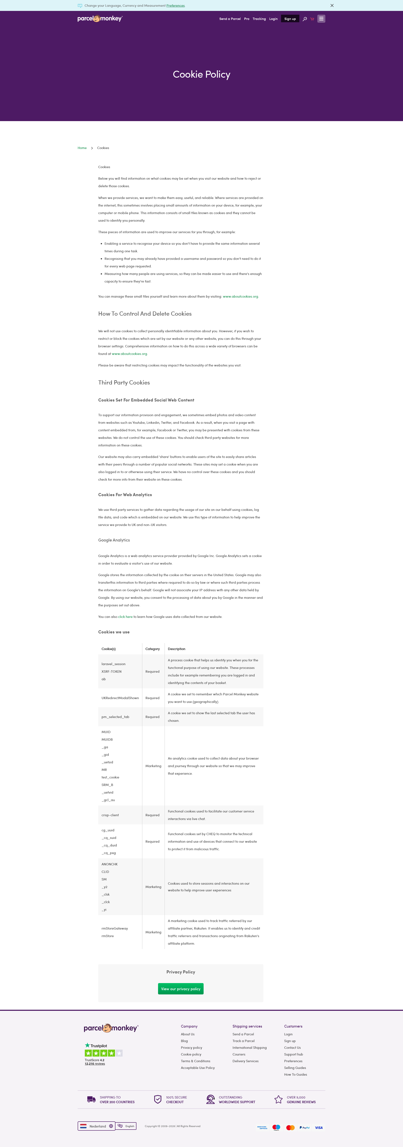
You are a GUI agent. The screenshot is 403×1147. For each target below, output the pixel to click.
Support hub (293, 1054)
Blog (184, 1040)
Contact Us (292, 1047)
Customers (293, 1026)
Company (189, 1026)
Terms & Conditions (195, 1061)
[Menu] (321, 19)
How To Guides (295, 1074)
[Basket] (312, 18)
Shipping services (247, 1026)
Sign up (290, 18)
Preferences (175, 5)
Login (273, 18)
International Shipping (250, 1047)
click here (125, 616)
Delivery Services (246, 1061)
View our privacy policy (180, 988)
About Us (188, 1034)
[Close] (332, 5)
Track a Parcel (244, 1040)
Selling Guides (295, 1067)
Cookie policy (191, 1054)
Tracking (259, 18)
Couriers (239, 1054)
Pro (246, 18)
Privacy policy (191, 1047)
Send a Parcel (230, 18)
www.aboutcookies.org (240, 296)
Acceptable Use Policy (198, 1067)
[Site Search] (305, 18)
